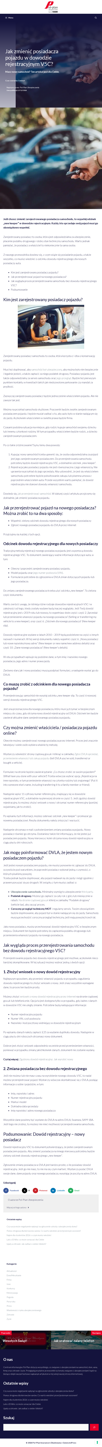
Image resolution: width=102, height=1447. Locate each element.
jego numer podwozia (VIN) (48, 572)
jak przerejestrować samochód (34, 493)
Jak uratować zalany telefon (74, 1341)
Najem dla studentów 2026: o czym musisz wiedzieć (29, 1235)
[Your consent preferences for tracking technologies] (97, 1442)
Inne (9, 1284)
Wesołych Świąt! (15, 1341)
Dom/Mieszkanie (14, 1275)
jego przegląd (63, 378)
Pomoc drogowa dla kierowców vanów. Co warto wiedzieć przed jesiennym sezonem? (44, 1231)
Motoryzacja (12, 1293)
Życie (9, 1319)
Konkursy (11, 1288)
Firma (9, 1280)
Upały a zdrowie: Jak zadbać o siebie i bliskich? (26, 1244)
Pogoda (10, 1297)
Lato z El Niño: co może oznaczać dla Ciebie (25, 1239)
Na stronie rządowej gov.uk (33, 900)
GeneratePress (69, 1443)
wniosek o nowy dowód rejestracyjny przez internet (48, 996)
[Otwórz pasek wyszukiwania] (95, 18)
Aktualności (12, 1271)
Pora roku (11, 1301)
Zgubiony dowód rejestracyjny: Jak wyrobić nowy (46, 1059)
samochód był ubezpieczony (46, 369)
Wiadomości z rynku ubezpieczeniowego (24, 1310)
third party (87, 891)
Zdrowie (10, 1314)
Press (9, 1306)
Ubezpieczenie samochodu (26, 891)
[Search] (94, 1427)
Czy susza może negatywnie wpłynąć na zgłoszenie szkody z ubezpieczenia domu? (42, 1226)
